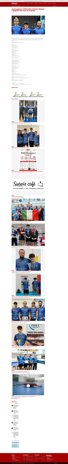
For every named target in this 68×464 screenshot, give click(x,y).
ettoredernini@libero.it (15, 459)
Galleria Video (45, 3)
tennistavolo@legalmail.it (15, 460)
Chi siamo (31, 3)
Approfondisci (40, 1)
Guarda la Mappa (49, 460)
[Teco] (28, 94)
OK (43, 1)
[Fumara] (15, 443)
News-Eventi (49, 3)
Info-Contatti (54, 3)
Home (28, 3)
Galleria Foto (40, 3)
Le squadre (35, 3)
